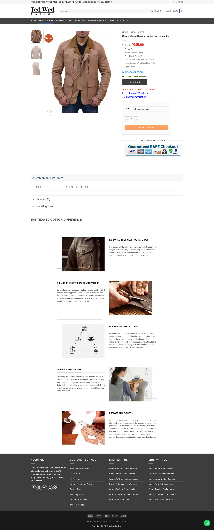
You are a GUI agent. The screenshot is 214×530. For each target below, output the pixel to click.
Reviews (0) (43, 199)
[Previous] (50, 73)
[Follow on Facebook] (174, 2)
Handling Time (44, 206)
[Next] (112, 73)
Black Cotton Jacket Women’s (123, 474)
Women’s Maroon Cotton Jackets (124, 494)
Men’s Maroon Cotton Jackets (162, 494)
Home (33, 21)
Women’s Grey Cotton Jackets (123, 489)
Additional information (50, 177)
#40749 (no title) (77, 505)
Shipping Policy (77, 494)
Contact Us (123, 21)
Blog (112, 21)
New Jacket (137, 32)
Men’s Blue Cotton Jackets (160, 468)
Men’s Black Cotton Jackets (161, 474)
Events (79, 21)
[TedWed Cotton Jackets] (43, 11)
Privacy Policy (76, 489)
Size (127, 109)
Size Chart (135, 82)
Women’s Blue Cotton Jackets (123, 468)
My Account (75, 479)
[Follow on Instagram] (176, 2)
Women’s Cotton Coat (119, 499)
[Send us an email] (182, 2)
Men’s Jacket (45, 21)
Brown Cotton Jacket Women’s (123, 484)
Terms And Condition (79, 468)
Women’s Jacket (64, 21)
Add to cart (146, 127)
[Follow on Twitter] (179, 2)
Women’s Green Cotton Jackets (123, 479)
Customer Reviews (97, 21)
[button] (158, 11)
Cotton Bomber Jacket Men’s (161, 489)
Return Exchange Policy (81, 484)
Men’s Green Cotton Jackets (161, 479)
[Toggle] (33, 177)
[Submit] (152, 11)
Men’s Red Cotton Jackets (160, 499)
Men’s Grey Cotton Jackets (160, 484)
